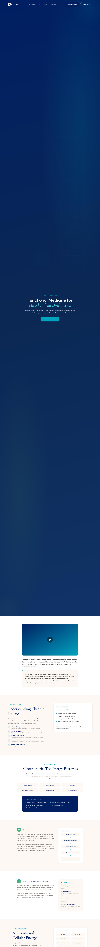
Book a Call (85, 4)
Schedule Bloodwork (72, 4)
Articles (46, 4)
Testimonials (53, 4)
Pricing (39, 4)
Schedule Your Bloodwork (49, 319)
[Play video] (50, 640)
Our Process (32, 4)
